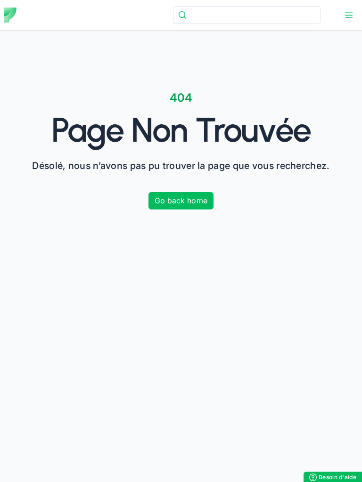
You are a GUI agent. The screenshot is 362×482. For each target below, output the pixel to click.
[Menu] (348, 15)
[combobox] (246, 15)
